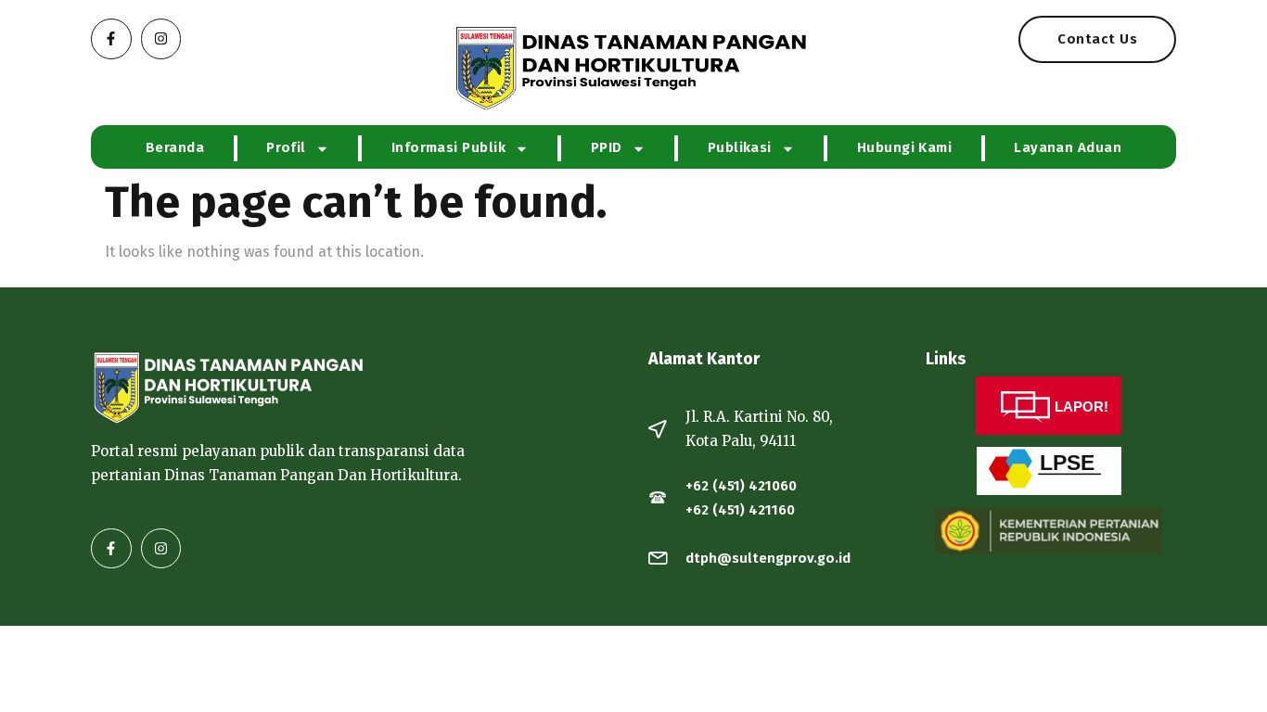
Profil (286, 147)
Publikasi (740, 147)
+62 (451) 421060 (741, 485)
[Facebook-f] (111, 39)
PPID (606, 147)
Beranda (175, 147)
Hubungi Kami (904, 147)
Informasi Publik (448, 147)
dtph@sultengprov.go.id (768, 558)
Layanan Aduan (1067, 147)
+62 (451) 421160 (740, 510)
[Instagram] (161, 39)
